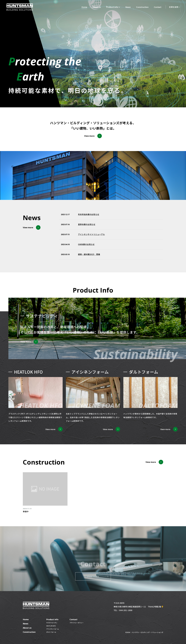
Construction (142, 7)
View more (93, 576)
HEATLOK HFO (51, 626)
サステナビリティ (51, 623)
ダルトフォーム (51, 632)
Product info (112, 7)
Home (84, 7)
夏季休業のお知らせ (86, 224)
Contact (157, 7)
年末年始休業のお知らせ (88, 214)
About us (97, 7)
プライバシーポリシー (77, 623)
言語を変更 (173, 7)
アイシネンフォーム (52, 629)
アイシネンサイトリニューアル (91, 234)
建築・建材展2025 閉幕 (89, 254)
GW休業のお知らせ (86, 244)
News (128, 7)
